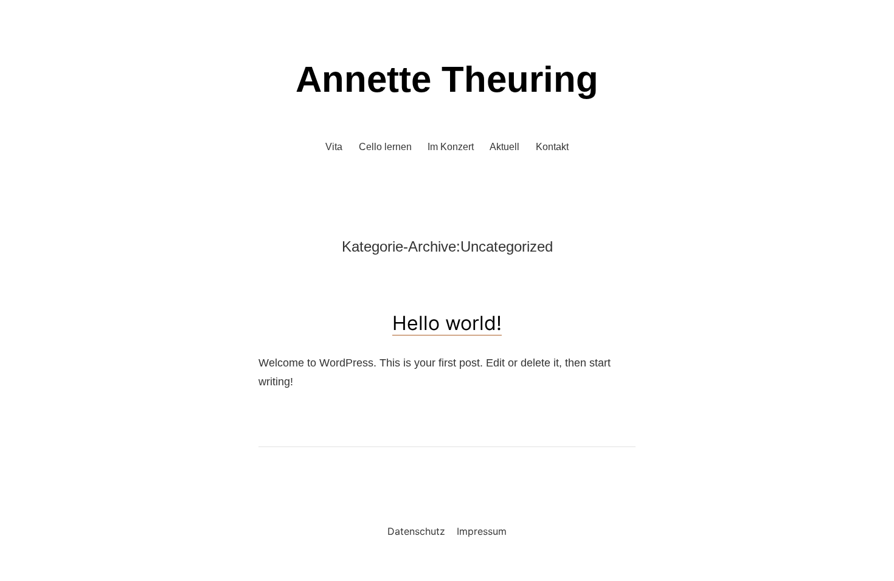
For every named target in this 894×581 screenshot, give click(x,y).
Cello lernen (385, 147)
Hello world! (447, 323)
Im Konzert (451, 147)
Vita (333, 147)
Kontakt (552, 147)
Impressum (482, 531)
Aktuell (504, 147)
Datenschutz (416, 531)
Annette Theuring (447, 79)
